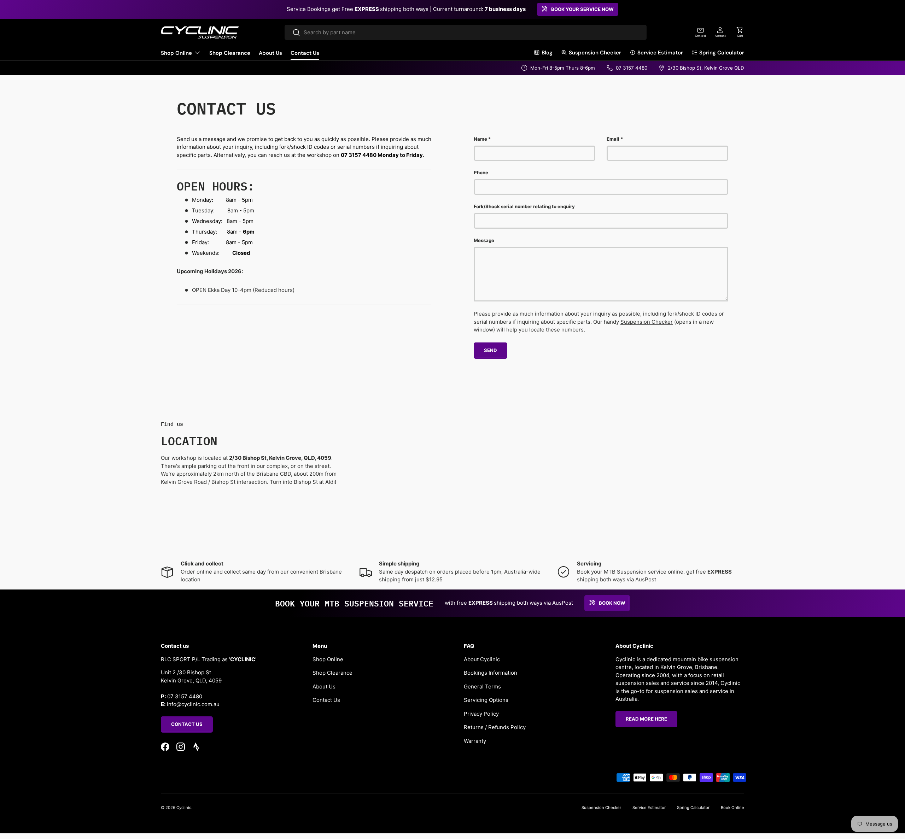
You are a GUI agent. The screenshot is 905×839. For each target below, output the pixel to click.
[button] (740, 32)
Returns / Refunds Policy (495, 727)
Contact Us (305, 53)
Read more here (646, 719)
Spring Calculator (721, 52)
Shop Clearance (229, 53)
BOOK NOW (612, 602)
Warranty (475, 741)
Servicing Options (486, 700)
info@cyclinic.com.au (193, 704)
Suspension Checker (595, 52)
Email (613, 139)
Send (490, 350)
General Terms (482, 686)
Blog (547, 52)
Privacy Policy (481, 713)
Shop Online (176, 53)
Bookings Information (490, 672)
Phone (481, 172)
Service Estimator (660, 52)
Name (480, 139)
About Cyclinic (482, 659)
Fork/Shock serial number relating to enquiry (524, 206)
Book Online (732, 807)
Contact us (187, 724)
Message (484, 240)
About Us (270, 53)
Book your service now (582, 9)
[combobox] (466, 32)
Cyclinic (183, 807)
